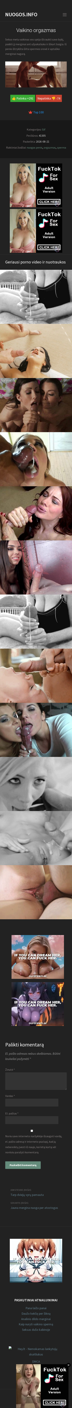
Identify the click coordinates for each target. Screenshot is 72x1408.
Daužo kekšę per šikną (36, 1313)
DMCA (36, 1361)
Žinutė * (10, 1069)
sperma (61, 147)
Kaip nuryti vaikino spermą (36, 1324)
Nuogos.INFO (21, 14)
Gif (43, 129)
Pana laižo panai (36, 1308)
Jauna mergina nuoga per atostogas (34, 1208)
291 (31, 98)
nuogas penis (34, 147)
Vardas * (10, 1096)
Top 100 (38, 112)
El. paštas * (12, 1113)
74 (58, 98)
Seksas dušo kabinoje (36, 1330)
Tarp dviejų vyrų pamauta (27, 1195)
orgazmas (50, 147)
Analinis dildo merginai (36, 1319)
